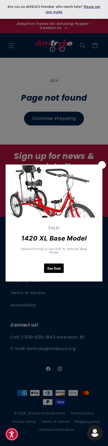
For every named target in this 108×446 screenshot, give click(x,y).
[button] (11, 434)
